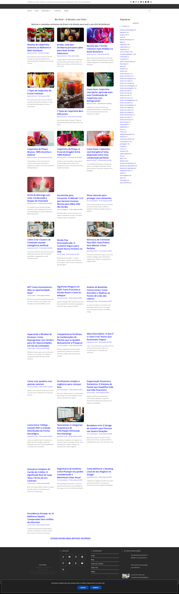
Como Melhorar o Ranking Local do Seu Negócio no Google (100, 471)
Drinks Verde (124, 122)
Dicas (121, 66)
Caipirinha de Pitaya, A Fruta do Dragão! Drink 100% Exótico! (68, 152)
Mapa (93, 572)
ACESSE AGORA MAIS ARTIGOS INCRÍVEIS (70, 538)
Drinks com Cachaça (126, 78)
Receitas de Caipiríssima (127, 166)
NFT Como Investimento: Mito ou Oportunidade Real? (39, 290)
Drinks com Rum (125, 103)
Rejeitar (96, 588)
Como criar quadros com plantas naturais (39, 383)
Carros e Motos (124, 52)
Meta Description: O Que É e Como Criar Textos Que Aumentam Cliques (100, 336)
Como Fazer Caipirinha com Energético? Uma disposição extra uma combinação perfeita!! (98, 153)
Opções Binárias (125, 154)
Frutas (122, 132)
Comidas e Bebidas (126, 54)
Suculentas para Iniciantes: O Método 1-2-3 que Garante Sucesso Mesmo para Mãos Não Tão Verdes (70, 201)
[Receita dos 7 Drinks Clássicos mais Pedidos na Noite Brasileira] (100, 42)
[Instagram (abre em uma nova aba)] (138, 2)
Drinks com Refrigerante (127, 100)
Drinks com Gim (125, 91)
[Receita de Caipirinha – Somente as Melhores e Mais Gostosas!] (40, 40)
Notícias (122, 151)
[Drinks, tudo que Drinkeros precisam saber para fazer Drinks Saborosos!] (70, 40)
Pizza (121, 156)
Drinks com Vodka (125, 112)
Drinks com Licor (125, 98)
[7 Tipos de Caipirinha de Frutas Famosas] (40, 86)
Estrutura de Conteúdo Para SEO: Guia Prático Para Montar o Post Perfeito (98, 244)
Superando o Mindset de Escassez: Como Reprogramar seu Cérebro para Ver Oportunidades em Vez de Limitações (40, 340)
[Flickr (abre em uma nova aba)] (145, 2)
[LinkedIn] (82, 557)
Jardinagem (123, 144)
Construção (123, 57)
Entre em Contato (97, 564)
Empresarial (123, 124)
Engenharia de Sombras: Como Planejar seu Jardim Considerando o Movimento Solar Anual (70, 473)
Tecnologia (123, 180)
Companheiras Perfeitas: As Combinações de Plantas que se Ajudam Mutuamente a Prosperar (70, 338)
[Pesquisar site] (149, 11)
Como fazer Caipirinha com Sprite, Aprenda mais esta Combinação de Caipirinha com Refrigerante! (100, 95)
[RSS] (63, 569)
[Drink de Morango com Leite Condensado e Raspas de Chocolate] (40, 191)
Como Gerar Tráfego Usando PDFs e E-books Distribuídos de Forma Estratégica (38, 429)
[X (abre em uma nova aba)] (130, 2)
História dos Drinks (126, 139)
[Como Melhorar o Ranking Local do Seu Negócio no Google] (100, 464)
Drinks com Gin (124, 93)
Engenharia (123, 127)
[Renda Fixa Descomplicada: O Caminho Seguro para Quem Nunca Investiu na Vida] (70, 236)
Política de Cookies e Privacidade (116, 583)
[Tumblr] (76, 563)
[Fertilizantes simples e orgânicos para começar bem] (70, 377)
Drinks (122, 71)
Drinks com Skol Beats (127, 105)
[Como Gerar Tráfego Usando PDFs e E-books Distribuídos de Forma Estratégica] (40, 421)
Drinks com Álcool (125, 76)
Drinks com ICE (124, 95)
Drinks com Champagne (127, 86)
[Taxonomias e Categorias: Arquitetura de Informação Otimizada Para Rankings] (70, 421)
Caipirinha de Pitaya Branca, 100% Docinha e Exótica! (39, 152)
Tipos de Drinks (124, 183)
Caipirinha (123, 44)
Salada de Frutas (125, 170)
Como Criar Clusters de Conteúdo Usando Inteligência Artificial (39, 242)
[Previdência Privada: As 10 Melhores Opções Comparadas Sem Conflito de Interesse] (40, 509)
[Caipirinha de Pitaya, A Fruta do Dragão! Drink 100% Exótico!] (70, 145)
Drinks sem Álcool (125, 120)
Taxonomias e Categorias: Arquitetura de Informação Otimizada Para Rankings (70, 429)
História (122, 137)
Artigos (122, 35)
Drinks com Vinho (125, 110)
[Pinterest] (63, 563)
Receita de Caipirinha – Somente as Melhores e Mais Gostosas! (39, 47)
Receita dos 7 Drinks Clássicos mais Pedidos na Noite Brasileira (100, 48)
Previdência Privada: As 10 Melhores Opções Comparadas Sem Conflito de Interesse (40, 518)
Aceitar (83, 588)
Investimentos (124, 141)
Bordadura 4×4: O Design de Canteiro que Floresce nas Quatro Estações (99, 428)
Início (93, 556)
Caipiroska (123, 49)
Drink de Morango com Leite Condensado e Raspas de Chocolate (38, 198)
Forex (121, 129)
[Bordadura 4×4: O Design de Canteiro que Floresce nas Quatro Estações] (100, 421)
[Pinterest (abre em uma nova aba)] (136, 2)
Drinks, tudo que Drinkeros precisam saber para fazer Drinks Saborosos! (70, 49)
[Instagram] (76, 557)
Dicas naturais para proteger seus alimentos (99, 197)
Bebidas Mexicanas (126, 40)
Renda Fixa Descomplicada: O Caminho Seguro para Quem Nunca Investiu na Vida (69, 246)
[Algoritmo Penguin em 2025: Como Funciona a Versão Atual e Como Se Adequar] (70, 283)
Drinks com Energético (127, 88)
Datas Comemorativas (127, 61)
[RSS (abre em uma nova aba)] (151, 2)
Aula (121, 37)
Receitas (122, 161)
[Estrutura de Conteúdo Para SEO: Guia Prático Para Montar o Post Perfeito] (100, 235)
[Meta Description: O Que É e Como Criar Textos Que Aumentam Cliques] (100, 330)
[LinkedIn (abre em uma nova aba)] (141, 2)
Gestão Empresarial (126, 134)
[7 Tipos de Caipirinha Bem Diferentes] (70, 107)
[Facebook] (69, 557)
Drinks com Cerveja (126, 83)
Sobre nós (94, 568)
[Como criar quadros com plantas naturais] (40, 377)
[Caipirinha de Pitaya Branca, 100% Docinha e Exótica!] (40, 145)
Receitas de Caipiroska (127, 168)
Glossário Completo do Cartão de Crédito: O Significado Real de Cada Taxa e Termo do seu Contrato (39, 475)
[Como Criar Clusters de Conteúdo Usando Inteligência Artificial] (40, 235)
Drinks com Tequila (126, 107)
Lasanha (122, 146)
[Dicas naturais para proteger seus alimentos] (100, 191)
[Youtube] (82, 563)
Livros (122, 149)
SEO (121, 178)
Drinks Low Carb (125, 117)
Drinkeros (123, 69)
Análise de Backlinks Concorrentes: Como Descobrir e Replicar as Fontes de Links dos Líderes (98, 293)
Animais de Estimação (126, 30)
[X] (63, 557)
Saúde (122, 173)
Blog (121, 42)
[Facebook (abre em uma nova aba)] (133, 2)
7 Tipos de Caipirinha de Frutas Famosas (39, 92)
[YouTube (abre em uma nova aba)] (148, 2)
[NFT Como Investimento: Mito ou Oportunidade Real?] (40, 283)
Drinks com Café (125, 81)
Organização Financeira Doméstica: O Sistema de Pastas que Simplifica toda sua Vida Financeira (100, 385)
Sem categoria (124, 175)
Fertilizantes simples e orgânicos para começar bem (69, 384)
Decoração (123, 64)
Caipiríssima (123, 47)
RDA (121, 158)
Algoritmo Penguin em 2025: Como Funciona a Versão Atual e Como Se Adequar (69, 291)
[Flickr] (69, 563)
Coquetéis (123, 59)
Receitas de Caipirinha (126, 163)
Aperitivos (123, 32)
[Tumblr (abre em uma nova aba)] (143, 2)
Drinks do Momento (126, 115)
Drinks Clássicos (125, 74)
